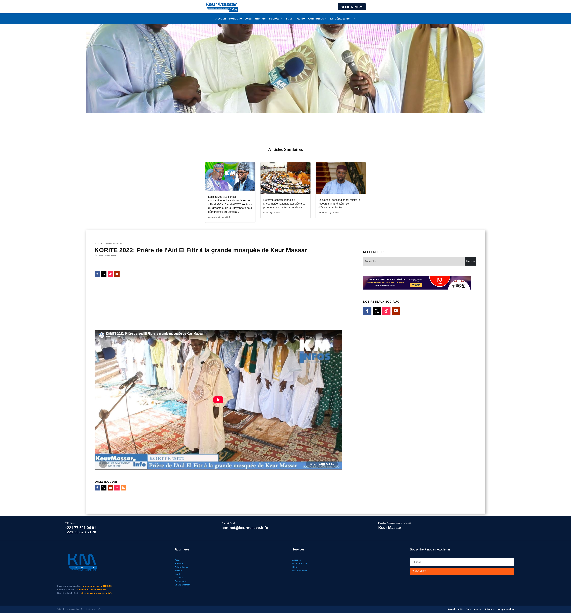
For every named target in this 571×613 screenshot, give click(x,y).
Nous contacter (474, 609)
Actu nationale (255, 19)
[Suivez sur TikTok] (110, 274)
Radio (301, 19)
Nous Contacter (299, 563)
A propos (296, 560)
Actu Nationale (181, 567)
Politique (235, 19)
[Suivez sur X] (103, 274)
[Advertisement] (285, 6)
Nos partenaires (299, 570)
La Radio (179, 577)
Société (274, 19)
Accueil (220, 19)
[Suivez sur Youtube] (117, 274)
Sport (290, 19)
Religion (98, 243)
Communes (316, 19)
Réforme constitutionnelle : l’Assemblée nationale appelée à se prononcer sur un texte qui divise (284, 203)
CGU (294, 567)
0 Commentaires (111, 255)
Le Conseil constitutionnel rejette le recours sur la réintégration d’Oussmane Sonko (339, 203)
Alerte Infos (352, 6)
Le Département (341, 19)
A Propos (489, 609)
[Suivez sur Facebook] (97, 274)
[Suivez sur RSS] (123, 487)
